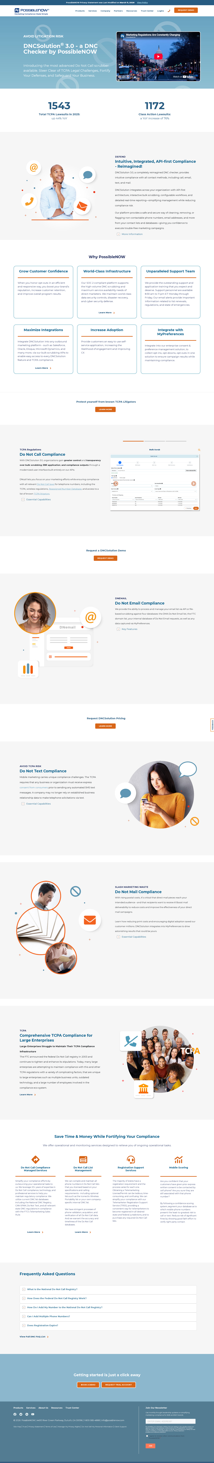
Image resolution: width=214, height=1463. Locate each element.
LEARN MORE (105, 409)
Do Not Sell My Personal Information (97, 1427)
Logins (160, 11)
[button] (116, 483)
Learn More (105, 312)
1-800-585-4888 (92, 1420)
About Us (43, 1408)
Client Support (120, 1427)
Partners (118, 11)
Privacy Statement (36, 1427)
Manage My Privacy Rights (69, 1427)
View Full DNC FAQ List (32, 1337)
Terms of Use (50, 1427)
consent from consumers (34, 787)
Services (92, 11)
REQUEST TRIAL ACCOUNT (118, 1385)
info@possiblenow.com (113, 1420)
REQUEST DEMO (105, 558)
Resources (131, 11)
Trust (25, 1427)
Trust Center (147, 11)
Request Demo (186, 10)
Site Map (17, 1427)
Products (80, 11)
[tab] (156, 234)
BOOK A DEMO (88, 1385)
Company (105, 11)
